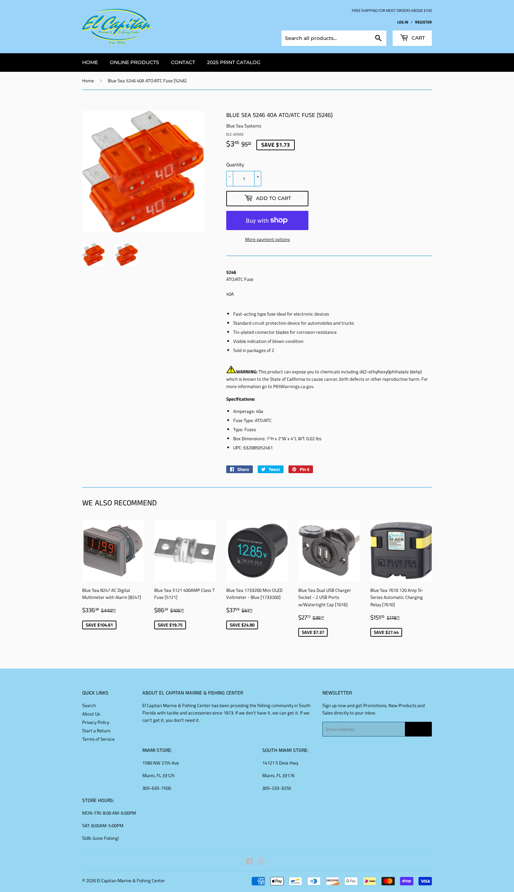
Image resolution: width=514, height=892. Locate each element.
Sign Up (418, 729)
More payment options (267, 239)
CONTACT (183, 62)
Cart (417, 38)
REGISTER (423, 22)
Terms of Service (98, 738)
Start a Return (96, 730)
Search (89, 705)
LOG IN (402, 22)
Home (88, 80)
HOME (90, 62)
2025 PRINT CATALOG (233, 62)
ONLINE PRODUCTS (134, 62)
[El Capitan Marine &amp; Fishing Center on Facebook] (249, 862)
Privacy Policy (95, 722)
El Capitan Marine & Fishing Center (131, 880)
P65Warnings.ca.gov (293, 386)
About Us (91, 713)
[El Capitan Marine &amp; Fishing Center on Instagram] (261, 862)
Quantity (235, 164)
